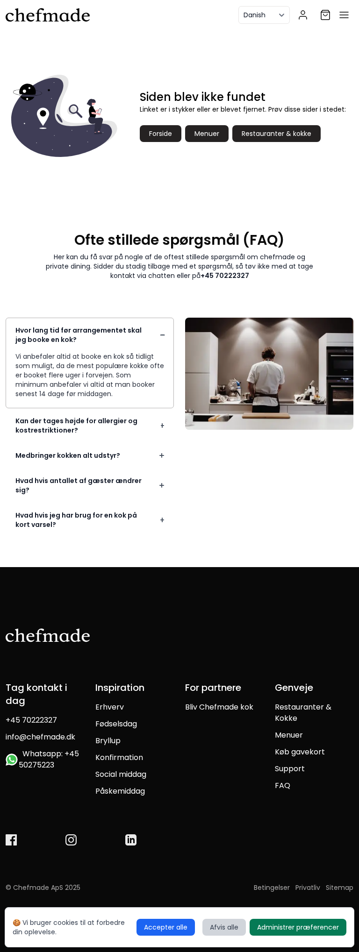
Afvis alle (224, 927)
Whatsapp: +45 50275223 (49, 759)
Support (290, 768)
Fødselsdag (116, 723)
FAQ (282, 785)
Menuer (206, 133)
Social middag (120, 774)
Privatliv (307, 887)
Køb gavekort (300, 751)
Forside (160, 133)
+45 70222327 (225, 275)
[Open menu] (344, 15)
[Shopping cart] (325, 15)
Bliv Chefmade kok (219, 707)
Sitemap (339, 887)
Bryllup (108, 740)
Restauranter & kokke (276, 133)
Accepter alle (165, 927)
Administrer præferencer (298, 927)
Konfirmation (119, 757)
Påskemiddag (120, 791)
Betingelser (272, 887)
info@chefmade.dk (40, 737)
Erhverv (109, 707)
